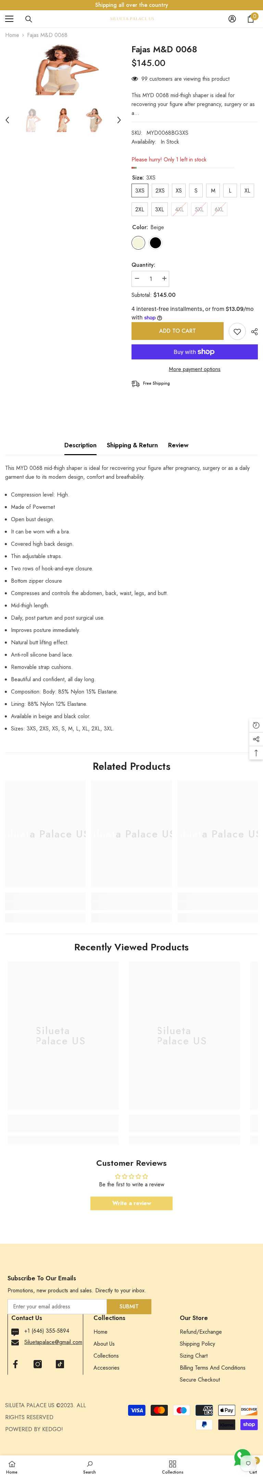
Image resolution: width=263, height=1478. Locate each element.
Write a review (131, 1203)
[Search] (29, 19)
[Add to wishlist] (237, 331)
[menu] (9, 19)
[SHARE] (252, 332)
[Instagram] (37, 1364)
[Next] (119, 120)
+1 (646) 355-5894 (46, 1331)
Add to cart (179, 331)
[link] (45, 905)
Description (80, 445)
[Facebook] (15, 1364)
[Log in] (232, 18)
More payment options (195, 369)
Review (178, 445)
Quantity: (143, 265)
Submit (129, 1306)
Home (12, 35)
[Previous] (7, 120)
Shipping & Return (132, 445)
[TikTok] (59, 1364)
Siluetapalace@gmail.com (53, 1342)
